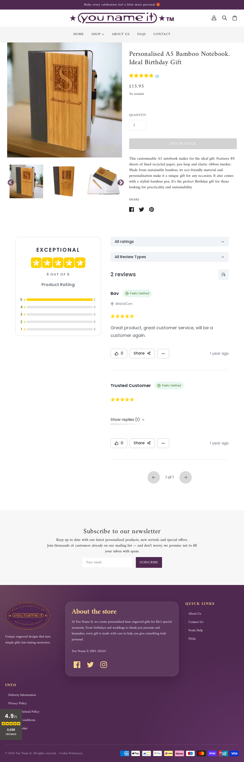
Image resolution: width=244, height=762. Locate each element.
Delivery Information (22, 695)
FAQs (192, 639)
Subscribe (149, 562)
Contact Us (195, 622)
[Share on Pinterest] (151, 209)
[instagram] (103, 664)
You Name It (23, 753)
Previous (9, 181)
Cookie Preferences (71, 753)
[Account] (214, 18)
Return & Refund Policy (23, 712)
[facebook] (77, 664)
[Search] (224, 18)
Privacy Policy (17, 703)
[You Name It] (122, 18)
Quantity (137, 115)
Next (119, 181)
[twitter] (90, 664)
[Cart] (235, 18)
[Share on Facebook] (132, 209)
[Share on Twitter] (142, 209)
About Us (194, 613)
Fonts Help (195, 630)
